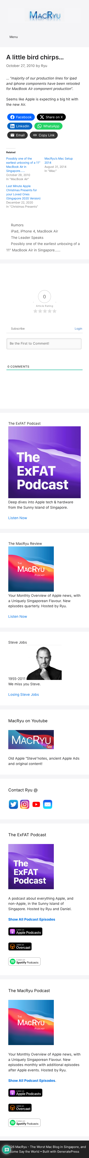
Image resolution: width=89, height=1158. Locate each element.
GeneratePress (68, 1151)
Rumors (17, 225)
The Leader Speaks (27, 238)
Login (78, 328)
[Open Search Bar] (83, 37)
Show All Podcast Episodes (31, 919)
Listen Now (17, 518)
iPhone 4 (27, 231)
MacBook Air (47, 231)
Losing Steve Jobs (23, 694)
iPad (14, 231)
